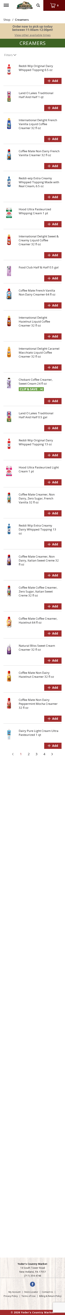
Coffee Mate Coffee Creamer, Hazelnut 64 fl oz (38, 620)
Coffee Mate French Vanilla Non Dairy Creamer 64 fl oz (37, 292)
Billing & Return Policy (50, 1296)
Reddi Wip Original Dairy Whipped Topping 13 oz (36, 442)
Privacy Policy (11, 1296)
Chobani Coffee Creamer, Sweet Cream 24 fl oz (36, 381)
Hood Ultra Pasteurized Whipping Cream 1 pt (35, 211)
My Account (14, 1291)
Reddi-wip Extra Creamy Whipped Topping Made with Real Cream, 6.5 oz (39, 182)
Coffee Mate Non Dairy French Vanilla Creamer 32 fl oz (39, 153)
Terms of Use (28, 1296)
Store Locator (31, 1291)
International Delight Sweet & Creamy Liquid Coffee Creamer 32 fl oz (39, 240)
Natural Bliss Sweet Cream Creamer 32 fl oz (37, 648)
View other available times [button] (33, 35)
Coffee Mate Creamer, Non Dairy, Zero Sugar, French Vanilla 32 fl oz (37, 498)
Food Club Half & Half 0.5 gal (39, 267)
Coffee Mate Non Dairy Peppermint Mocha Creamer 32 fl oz (38, 704)
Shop (6, 20)
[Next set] (52, 754)
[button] (53, 81)
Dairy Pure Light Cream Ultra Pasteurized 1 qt (38, 733)
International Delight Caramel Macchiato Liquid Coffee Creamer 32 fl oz (39, 352)
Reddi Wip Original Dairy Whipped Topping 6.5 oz (36, 68)
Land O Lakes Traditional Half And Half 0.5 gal (36, 415)
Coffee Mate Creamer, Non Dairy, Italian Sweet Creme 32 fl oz (39, 560)
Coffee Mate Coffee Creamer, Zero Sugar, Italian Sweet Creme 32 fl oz (38, 591)
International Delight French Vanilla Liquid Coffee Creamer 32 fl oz (38, 124)
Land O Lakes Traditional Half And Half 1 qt (36, 95)
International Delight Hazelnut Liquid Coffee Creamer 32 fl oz (34, 321)
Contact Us (47, 1291)
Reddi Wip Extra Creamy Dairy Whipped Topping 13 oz (37, 529)
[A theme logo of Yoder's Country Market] (25, 5)
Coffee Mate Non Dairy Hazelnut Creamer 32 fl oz (36, 675)
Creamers (22, 20)
